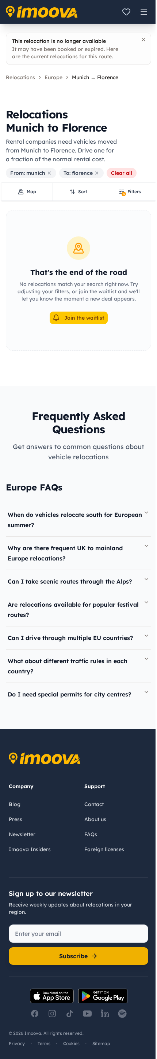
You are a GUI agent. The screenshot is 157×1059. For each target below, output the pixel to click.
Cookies (71, 1043)
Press (15, 819)
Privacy (17, 1043)
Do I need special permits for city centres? (69, 694)
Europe (53, 77)
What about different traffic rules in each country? (67, 666)
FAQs (90, 834)
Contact (94, 804)
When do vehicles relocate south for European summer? (75, 520)
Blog (14, 804)
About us (95, 819)
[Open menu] (144, 11)
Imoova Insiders (30, 849)
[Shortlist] (126, 11)
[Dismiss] (143, 40)
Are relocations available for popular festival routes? (73, 609)
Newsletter (22, 834)
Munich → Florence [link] (95, 77)
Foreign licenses (104, 849)
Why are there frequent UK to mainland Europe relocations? (65, 553)
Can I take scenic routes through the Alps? (70, 581)
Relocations (20, 77)
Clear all (121, 173)
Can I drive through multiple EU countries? (70, 637)
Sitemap (101, 1043)
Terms (44, 1043)
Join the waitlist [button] (84, 318)
